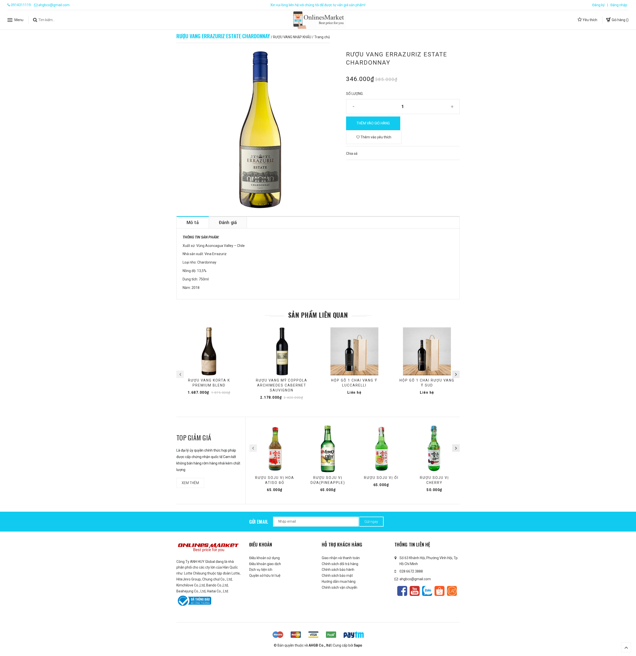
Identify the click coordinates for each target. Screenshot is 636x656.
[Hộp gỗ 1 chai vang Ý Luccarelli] (354, 351)
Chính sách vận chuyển (339, 587)
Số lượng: (354, 94)
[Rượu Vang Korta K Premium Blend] (209, 351)
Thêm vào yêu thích (375, 137)
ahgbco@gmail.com (54, 5)
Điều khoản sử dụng (264, 558)
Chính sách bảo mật (337, 576)
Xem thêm (190, 483)
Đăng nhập (618, 5)
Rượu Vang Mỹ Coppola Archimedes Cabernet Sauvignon (281, 385)
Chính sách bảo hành (338, 570)
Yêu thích (589, 20)
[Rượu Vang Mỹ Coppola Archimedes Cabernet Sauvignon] (281, 351)
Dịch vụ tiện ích (260, 570)
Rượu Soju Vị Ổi (381, 478)
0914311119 (21, 5)
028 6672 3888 (411, 571)
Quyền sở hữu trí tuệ (264, 576)
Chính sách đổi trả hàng (340, 564)
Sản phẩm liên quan (318, 314)
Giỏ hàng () (620, 20)
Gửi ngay (371, 522)
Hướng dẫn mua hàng (339, 581)
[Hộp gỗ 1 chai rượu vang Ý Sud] (427, 351)
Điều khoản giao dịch (265, 564)
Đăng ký (598, 5)
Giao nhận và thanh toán (341, 558)
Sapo (358, 645)
